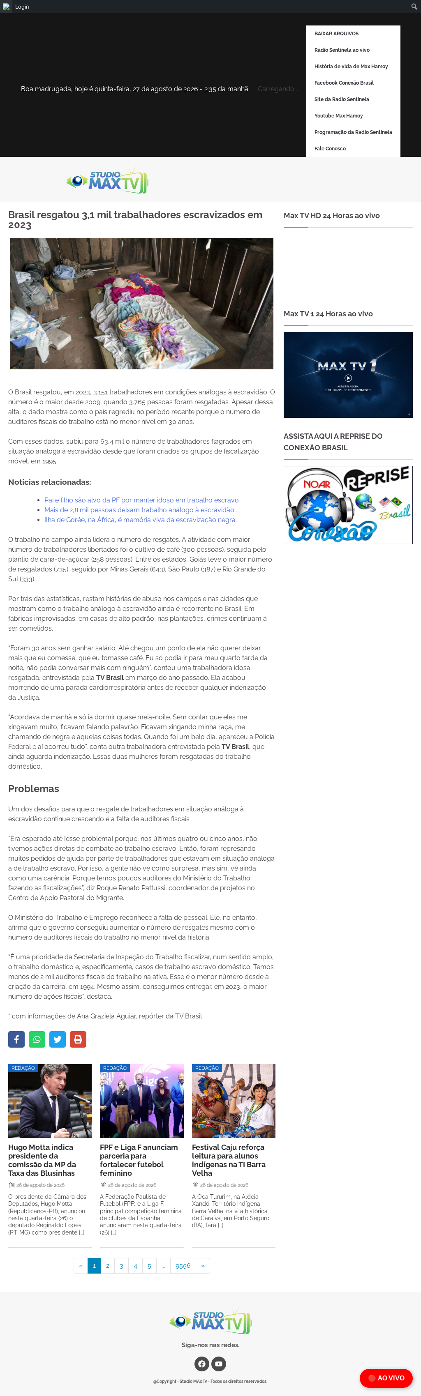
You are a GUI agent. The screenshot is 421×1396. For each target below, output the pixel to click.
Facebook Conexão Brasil (344, 83)
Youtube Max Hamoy (339, 116)
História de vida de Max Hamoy (351, 66)
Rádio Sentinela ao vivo (342, 50)
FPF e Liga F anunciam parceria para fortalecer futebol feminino (139, 1160)
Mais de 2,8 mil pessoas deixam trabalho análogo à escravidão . (140, 510)
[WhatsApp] (37, 1039)
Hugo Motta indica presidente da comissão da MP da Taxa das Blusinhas (42, 1160)
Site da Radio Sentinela (342, 99)
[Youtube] (218, 1364)
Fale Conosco (330, 149)
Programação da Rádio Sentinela (353, 132)
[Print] (78, 1039)
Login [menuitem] (22, 6)
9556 (183, 1265)
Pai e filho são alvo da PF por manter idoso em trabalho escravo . (143, 500)
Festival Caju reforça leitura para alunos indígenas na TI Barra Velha (229, 1160)
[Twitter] (57, 1039)
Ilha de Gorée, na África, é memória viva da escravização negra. (140, 520)
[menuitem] (6, 6)
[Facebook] (16, 1039)
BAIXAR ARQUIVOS (337, 34)
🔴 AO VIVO (386, 1378)
